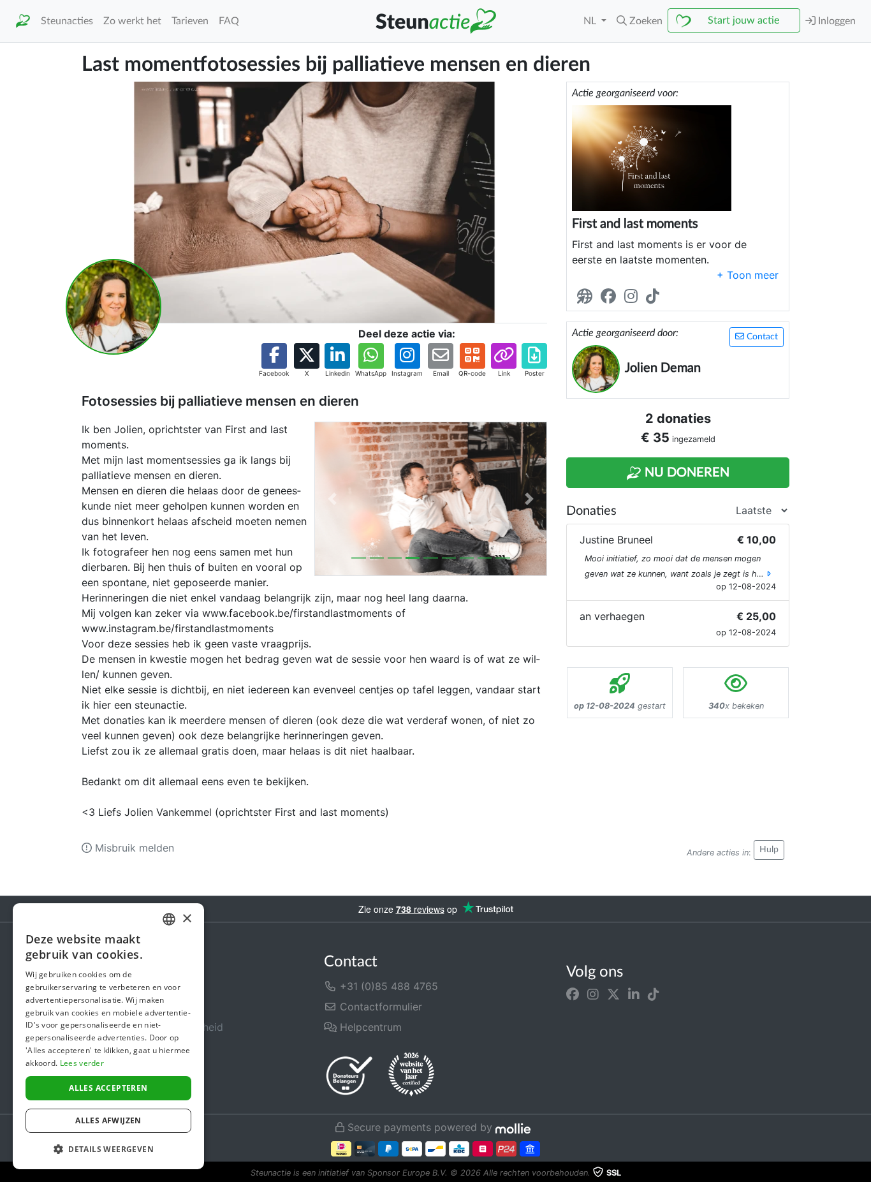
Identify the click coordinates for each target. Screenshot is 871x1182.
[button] (639, 21)
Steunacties (67, 21)
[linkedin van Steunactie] (634, 993)
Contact (761, 336)
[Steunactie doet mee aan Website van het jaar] (411, 1075)
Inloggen (836, 21)
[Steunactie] (23, 21)
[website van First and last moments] (587, 297)
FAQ (229, 21)
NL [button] (591, 21)
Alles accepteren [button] (108, 1087)
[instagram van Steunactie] (593, 993)
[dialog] (108, 1036)
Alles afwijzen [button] (108, 1120)
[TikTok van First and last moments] (655, 297)
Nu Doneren (685, 472)
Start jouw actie (743, 20)
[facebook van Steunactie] (572, 993)
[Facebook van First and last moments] (611, 297)
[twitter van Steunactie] (613, 993)
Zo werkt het (132, 21)
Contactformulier (379, 1006)
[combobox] (169, 919)
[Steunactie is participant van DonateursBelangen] (349, 1075)
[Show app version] (862, 1173)
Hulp (769, 849)
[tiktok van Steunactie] (653, 993)
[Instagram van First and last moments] (633, 297)
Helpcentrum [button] (369, 1027)
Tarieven (190, 21)
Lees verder (82, 1063)
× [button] (186, 919)
